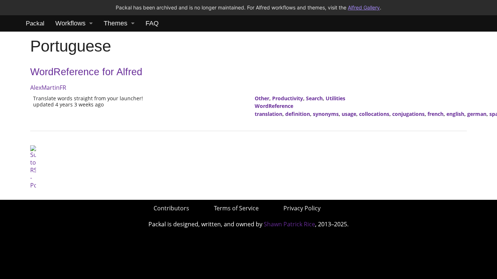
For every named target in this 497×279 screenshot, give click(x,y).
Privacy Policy (302, 208)
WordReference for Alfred (86, 71)
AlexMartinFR (48, 88)
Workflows (70, 23)
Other (262, 98)
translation (268, 113)
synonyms (326, 113)
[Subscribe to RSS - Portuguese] (33, 167)
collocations (374, 113)
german (476, 113)
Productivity (287, 98)
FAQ (152, 23)
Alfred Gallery (364, 7)
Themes (115, 23)
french (436, 113)
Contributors (171, 208)
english (455, 113)
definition (297, 113)
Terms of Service (236, 208)
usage (349, 113)
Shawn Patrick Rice (289, 224)
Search (314, 98)
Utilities (335, 98)
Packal (35, 23)
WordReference (274, 105)
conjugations (408, 113)
